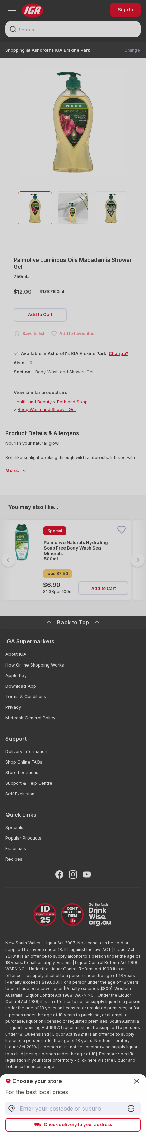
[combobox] (73, 1108)
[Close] (73, 568)
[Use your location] (131, 1108)
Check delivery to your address (78, 1124)
